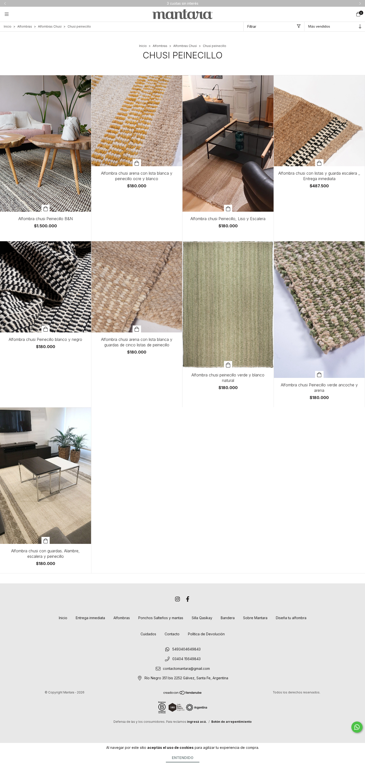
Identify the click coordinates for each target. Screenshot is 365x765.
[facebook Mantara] (187, 599)
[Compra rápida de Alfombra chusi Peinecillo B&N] (45, 208)
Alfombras (24, 26)
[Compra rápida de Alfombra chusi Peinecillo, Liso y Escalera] (228, 208)
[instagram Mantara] (177, 599)
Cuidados (148, 634)
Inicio (7, 26)
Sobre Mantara (255, 618)
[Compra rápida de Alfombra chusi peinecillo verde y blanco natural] (228, 364)
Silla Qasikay (202, 618)
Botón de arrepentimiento (231, 722)
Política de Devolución (206, 634)
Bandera (228, 618)
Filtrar (251, 26)
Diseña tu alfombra (291, 618)
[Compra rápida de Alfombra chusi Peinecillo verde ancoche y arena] (319, 374)
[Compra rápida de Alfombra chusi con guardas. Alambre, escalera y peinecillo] (45, 540)
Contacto (172, 634)
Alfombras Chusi (50, 26)
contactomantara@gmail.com (186, 668)
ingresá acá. (197, 722)
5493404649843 (186, 649)
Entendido (182, 758)
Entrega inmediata (90, 618)
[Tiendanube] (183, 694)
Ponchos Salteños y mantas (160, 618)
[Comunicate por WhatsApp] (357, 727)
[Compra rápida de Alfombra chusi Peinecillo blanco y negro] (45, 328)
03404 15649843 (186, 659)
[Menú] (7, 14)
